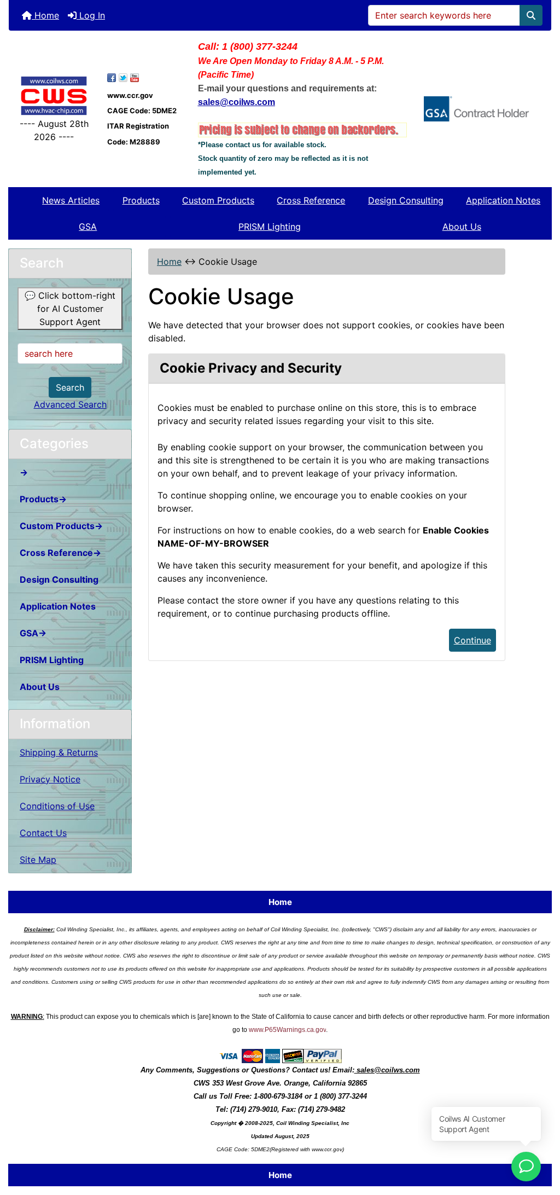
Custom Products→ (61, 525)
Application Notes (503, 200)
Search (70, 387)
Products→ (43, 499)
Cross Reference (311, 200)
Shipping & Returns (59, 752)
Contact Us (43, 832)
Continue (472, 640)
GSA (88, 226)
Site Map (38, 859)
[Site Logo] (54, 95)
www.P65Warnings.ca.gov (287, 1030)
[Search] (531, 15)
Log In (91, 15)
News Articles (71, 200)
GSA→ (33, 633)
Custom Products (218, 200)
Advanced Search (70, 404)
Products (141, 200)
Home (45, 15)
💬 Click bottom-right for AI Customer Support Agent (70, 308)
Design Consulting (406, 200)
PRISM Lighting (269, 226)
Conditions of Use (57, 805)
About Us (461, 226)
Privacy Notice (50, 779)
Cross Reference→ (60, 552)
